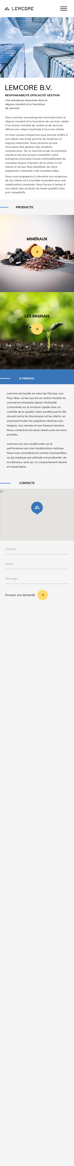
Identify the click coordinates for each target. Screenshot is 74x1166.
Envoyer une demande (20, 595)
